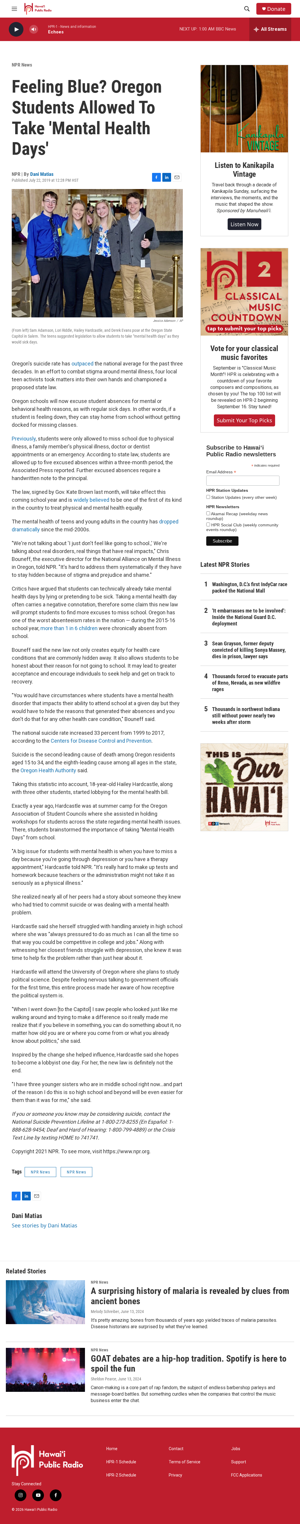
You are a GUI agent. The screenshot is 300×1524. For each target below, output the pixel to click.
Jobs (235, 1449)
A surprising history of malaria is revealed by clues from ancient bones (190, 1296)
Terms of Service (184, 1462)
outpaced (83, 363)
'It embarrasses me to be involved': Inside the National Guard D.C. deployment (249, 617)
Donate (276, 9)
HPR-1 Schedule (121, 1462)
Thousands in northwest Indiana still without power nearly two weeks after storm (246, 715)
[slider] (43, 29)
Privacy (175, 1475)
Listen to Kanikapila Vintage (244, 169)
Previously (24, 439)
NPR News (22, 65)
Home (111, 1449)
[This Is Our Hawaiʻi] (244, 787)
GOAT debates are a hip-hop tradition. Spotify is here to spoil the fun (189, 1363)
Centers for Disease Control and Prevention (101, 741)
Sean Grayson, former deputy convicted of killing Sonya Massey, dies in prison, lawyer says (249, 649)
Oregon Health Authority (48, 770)
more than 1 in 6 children (69, 628)
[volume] (34, 29)
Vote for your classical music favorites (244, 353)
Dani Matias (42, 174)
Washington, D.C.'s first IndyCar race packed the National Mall (249, 587)
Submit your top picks (244, 420)
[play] (16, 29)
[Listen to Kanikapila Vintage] (244, 108)
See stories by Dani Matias (44, 1225)
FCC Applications (246, 1475)
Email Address (221, 472)
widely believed (91, 500)
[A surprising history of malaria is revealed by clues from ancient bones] (45, 1302)
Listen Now (244, 224)
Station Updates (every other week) (243, 497)
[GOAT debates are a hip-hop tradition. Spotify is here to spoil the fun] (45, 1370)
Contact (176, 1449)
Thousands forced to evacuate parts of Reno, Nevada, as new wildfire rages (250, 682)
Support (238, 1462)
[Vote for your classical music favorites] (244, 292)
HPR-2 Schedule (121, 1475)
